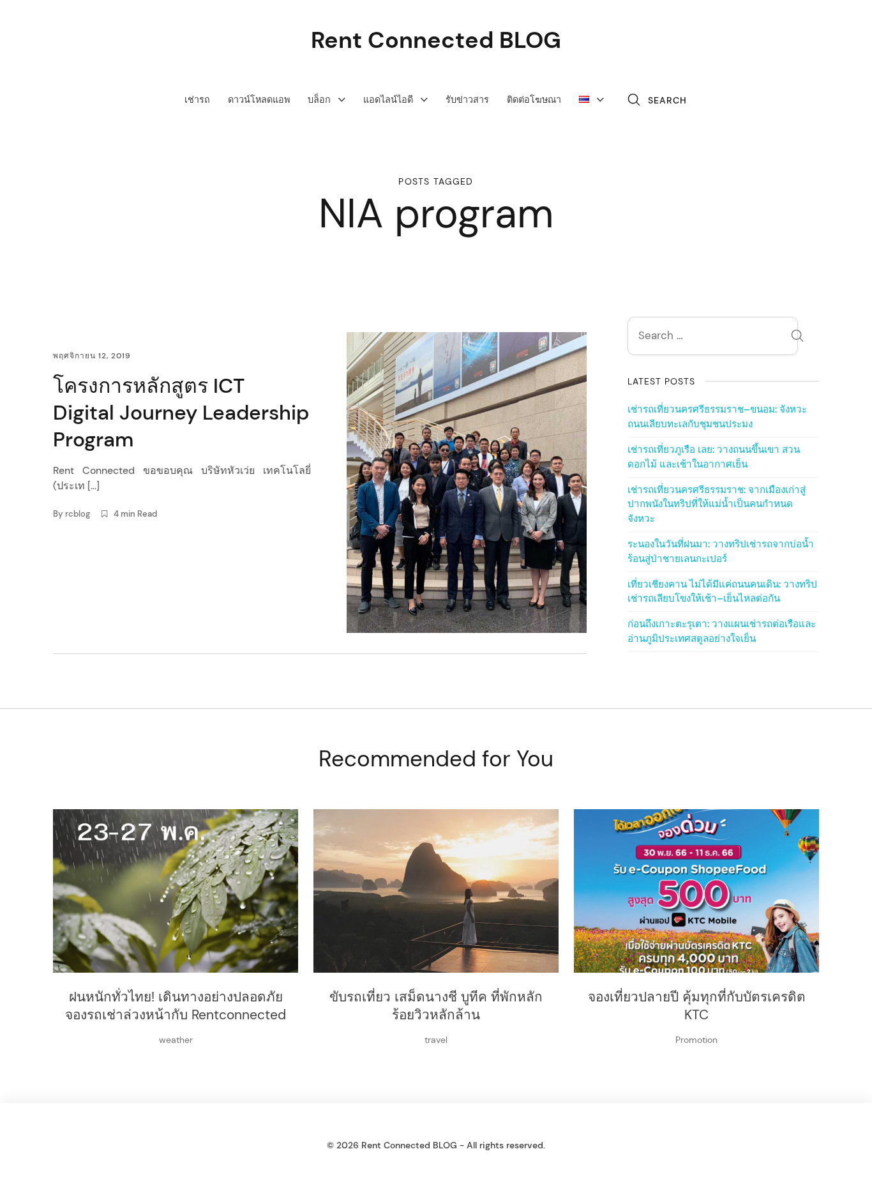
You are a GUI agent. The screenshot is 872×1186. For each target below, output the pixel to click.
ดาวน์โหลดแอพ (259, 99)
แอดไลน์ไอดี (388, 99)
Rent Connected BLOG (436, 40)
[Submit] (797, 337)
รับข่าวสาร (467, 99)
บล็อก (319, 99)
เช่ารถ (197, 99)
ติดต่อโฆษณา (534, 99)
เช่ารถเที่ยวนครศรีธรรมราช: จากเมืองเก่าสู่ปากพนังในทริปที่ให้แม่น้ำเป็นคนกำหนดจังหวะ (717, 504)
